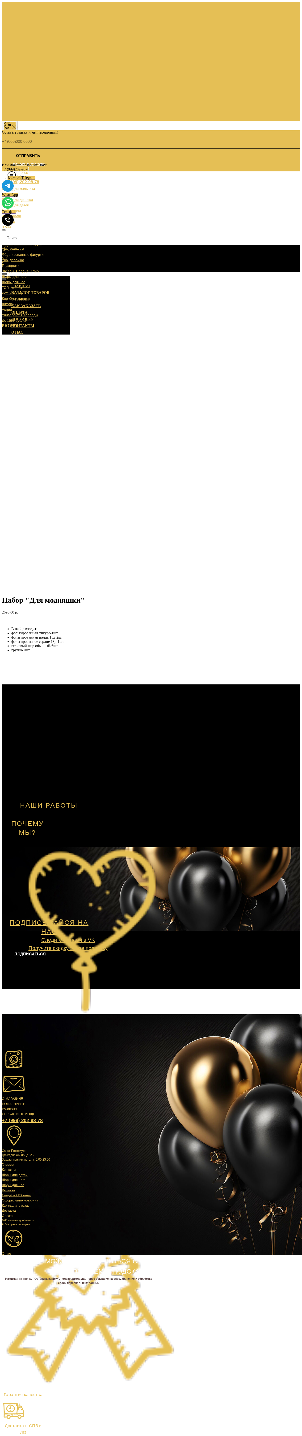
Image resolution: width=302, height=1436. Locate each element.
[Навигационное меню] (4, 273)
